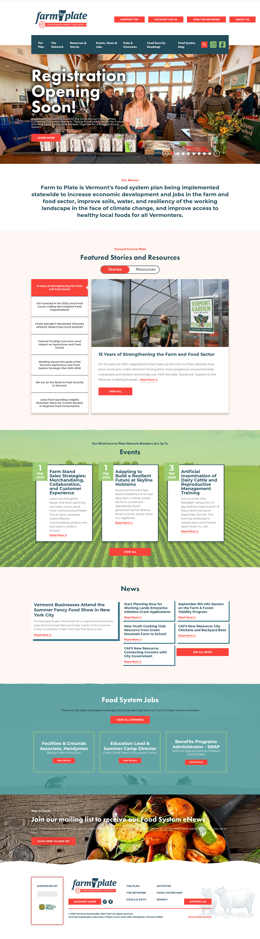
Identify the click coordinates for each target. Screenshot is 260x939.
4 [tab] (188, 153)
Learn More (46, 120)
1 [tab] (172, 153)
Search (204, 44)
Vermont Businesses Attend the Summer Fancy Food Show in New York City (72, 610)
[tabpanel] (130, 104)
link (64, 734)
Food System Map (186, 45)
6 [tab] (199, 153)
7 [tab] (204, 153)
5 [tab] (193, 153)
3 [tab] (183, 153)
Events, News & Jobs (106, 45)
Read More (147, 379)
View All (115, 391)
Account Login (85, 901)
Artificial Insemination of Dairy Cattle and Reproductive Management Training (199, 482)
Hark (209, 917)
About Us (242, 19)
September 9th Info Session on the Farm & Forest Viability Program (201, 608)
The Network (57, 45)
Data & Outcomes (130, 45)
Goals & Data (136, 899)
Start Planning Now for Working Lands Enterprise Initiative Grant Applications (147, 608)
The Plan (41, 45)
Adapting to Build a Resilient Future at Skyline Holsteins (134, 478)
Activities (164, 886)
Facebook (222, 44)
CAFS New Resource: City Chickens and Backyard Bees (202, 628)
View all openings (130, 719)
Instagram (213, 44)
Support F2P (129, 19)
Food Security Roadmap (156, 45)
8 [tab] (209, 153)
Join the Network (206, 19)
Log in (165, 19)
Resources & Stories (78, 45)
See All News (202, 652)
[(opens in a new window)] (47, 907)
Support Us (197, 901)
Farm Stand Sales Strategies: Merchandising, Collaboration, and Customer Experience (68, 482)
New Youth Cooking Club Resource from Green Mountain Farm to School (145, 630)
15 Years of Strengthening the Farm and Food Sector (157, 354)
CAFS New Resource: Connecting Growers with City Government (145, 652)
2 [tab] (178, 153)
